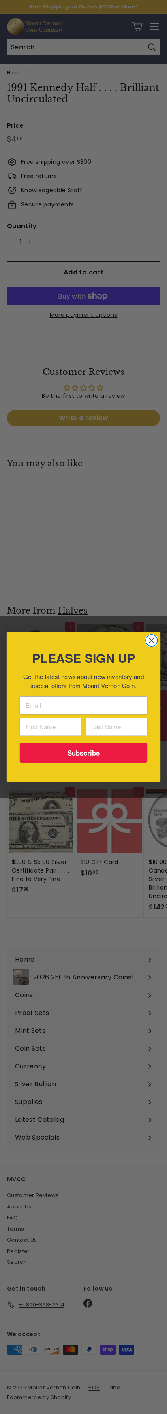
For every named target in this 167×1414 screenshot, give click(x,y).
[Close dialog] (151, 640)
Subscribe (83, 753)
